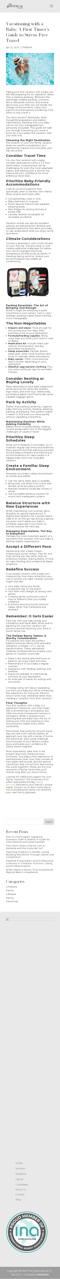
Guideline (21, 1174)
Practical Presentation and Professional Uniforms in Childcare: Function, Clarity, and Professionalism (29, 863)
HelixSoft (43, 1274)
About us (21, 1189)
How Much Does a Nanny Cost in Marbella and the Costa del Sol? (25, 847)
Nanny (10, 897)
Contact (20, 1194)
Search (49, 821)
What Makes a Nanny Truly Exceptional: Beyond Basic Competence (30, 871)
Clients (19, 1179)
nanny (32, 646)
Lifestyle (11, 894)
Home (19, 1163)
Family (10, 890)
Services (20, 1168)
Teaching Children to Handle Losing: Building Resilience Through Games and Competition (30, 855)
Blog (18, 1199)
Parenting (12, 901)
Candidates (22, 1184)
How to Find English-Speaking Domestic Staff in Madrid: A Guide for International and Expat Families (28, 839)
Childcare (26, 47)
